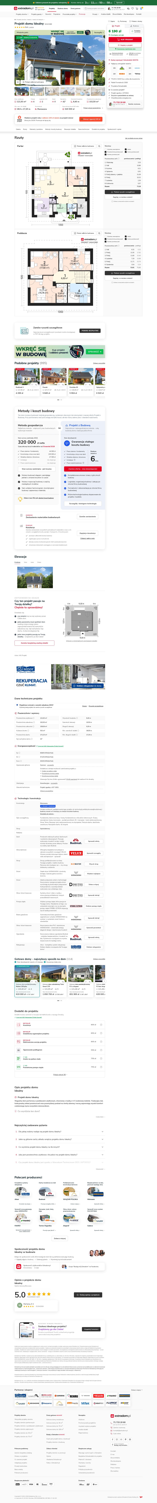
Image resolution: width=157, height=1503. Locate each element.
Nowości (48, 14)
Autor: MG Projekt (21, 655)
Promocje (82, 14)
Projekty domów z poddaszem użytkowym (29, 1426)
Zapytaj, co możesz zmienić (123, 197)
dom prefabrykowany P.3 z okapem (80, 985)
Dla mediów (114, 1471)
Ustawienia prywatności (86, 1473)
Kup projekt (127, 39)
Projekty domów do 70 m (23, 1437)
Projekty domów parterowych (24, 1423)
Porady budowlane (21, 1466)
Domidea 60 (74, 387)
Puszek (45, 387)
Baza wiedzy (19, 1469)
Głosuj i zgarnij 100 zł (91, 119)
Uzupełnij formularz (91, 1329)
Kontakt (138, 14)
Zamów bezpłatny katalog (23, 1453)
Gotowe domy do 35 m (54, 1423)
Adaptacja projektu (21, 1463)
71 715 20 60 (116, 8)
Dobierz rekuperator (94, 947)
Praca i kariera (115, 1468)
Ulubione (81, 1420)
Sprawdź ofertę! (93, 895)
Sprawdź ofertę (93, 841)
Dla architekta (117, 14)
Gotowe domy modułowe (55, 1420)
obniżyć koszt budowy (46, 498)
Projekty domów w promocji (55, 1453)
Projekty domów (21, 19)
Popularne (56, 14)
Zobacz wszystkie (99, 363)
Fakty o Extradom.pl (53, 1463)
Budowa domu (63, 8)
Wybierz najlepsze (93, 874)
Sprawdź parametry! (94, 928)
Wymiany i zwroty (84, 1463)
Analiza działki (105, 14)
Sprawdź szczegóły (94, 853)
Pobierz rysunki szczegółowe (124, 192)
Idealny (29, 19)
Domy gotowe (75, 8)
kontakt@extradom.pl (120, 1431)
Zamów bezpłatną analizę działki (34, 643)
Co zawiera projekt (21, 1459)
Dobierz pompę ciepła (94, 906)
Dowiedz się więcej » (47, 814)
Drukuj (84, 706)
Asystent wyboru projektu (87, 1426)
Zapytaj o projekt (126, 45)
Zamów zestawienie (87, 516)
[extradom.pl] (23, 8)
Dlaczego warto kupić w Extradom (90, 1453)
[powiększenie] (99, 146)
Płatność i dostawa (84, 1459)
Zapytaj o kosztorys (88, 533)
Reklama (113, 1464)
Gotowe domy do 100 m (55, 1429)
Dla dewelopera (129, 14)
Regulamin (82, 1466)
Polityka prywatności (85, 1469)
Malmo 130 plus (26, 985)
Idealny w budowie (25, 1252)
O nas (112, 1454)
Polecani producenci (21, 1473)
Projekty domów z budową (55, 1442)
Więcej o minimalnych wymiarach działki (81, 641)
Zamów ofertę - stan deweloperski (83, 469)
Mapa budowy (83, 1433)
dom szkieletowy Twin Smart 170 (53, 985)
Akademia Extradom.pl (53, 1459)
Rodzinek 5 (19, 387)
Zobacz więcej (94, 884)
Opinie (48, 1456)
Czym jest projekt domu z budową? (58, 1439)
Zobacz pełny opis (87, 538)
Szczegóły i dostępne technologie (83, 503)
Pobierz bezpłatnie (90, 331)
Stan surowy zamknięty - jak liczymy (37, 469)
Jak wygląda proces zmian (133, 138)
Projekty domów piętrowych (24, 1429)
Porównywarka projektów (87, 1423)
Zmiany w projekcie (21, 1456)
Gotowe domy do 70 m (54, 1426)
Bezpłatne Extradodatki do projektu (90, 1456)
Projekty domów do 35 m (23, 1433)
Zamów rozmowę (134, 104)
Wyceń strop (93, 864)
